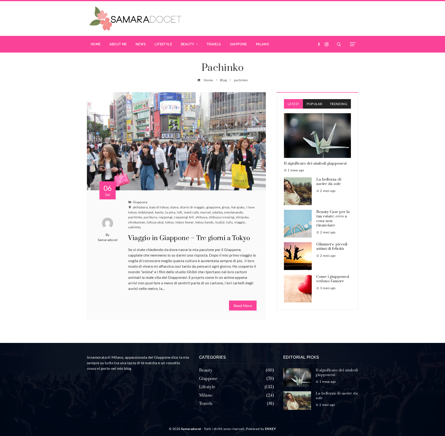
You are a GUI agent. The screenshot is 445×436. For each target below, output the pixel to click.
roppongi (165, 217)
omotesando (233, 212)
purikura (150, 217)
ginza (226, 207)
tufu (229, 222)
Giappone (140, 202)
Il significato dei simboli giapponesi (315, 163)
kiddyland (145, 212)
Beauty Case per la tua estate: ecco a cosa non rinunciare (333, 219)
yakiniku (134, 227)
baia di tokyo (159, 207)
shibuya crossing (221, 217)
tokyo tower (184, 222)
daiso (174, 207)
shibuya (201, 217)
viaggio (239, 222)
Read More (243, 305)
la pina (170, 212)
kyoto (159, 212)
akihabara (140, 207)
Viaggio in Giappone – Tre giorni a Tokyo (189, 238)
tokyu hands (204, 222)
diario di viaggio (192, 207)
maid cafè (191, 212)
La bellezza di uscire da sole (328, 181)
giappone (213, 207)
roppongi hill (184, 217)
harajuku (238, 207)
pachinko (135, 217)
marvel (205, 212)
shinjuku (242, 217)
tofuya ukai (155, 222)
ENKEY (270, 429)
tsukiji (220, 222)
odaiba (217, 212)
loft (179, 212)
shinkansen (136, 222)
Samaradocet (108, 240)
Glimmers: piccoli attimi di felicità (331, 246)
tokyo (169, 222)
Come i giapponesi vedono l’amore (332, 279)
